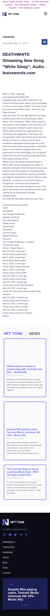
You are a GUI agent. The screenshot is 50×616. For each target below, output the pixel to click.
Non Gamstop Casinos (26, 4)
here (28, 199)
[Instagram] (4, 534)
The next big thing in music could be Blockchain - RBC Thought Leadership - (23, 472)
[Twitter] (15, 534)
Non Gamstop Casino (29, 7)
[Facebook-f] (26, 534)
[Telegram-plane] (21, 534)
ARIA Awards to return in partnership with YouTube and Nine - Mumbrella (24, 369)
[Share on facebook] (44, 42)
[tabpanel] (25, 594)
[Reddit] (10, 534)
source (6, 316)
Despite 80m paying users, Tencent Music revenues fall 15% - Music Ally (23, 432)
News (11, 585)
